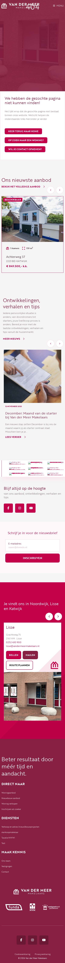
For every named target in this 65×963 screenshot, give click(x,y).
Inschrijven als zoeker (11, 809)
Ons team (6, 860)
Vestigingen (7, 866)
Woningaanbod (9, 792)
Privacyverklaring (42, 954)
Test (3, 843)
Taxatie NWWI (8, 837)
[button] (50, 190)
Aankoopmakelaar (10, 832)
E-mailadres (14, 543)
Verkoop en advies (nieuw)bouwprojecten (20, 826)
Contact (5, 871)
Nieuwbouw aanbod (11, 798)
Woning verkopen (10, 803)
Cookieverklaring (22, 954)
